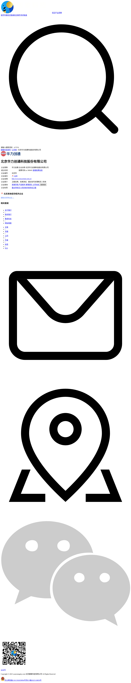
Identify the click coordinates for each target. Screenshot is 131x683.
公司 (6, 236)
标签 (6, 244)
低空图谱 (10, 15)
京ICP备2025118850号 (33, 680)
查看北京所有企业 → (7, 197)
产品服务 (22, 185)
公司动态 (36, 185)
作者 (6, 240)
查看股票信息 (38, 170)
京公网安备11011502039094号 (15, 680)
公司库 (14, 150)
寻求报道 (23, 15)
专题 (5, 15)
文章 (6, 227)
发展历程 (15, 185)
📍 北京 (15, 176)
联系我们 (8, 214)
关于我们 (8, 210)
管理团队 (29, 185)
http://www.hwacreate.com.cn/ (22, 179)
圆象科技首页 (6, 150)
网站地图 (8, 223)
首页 (2, 15)
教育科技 (8, 219)
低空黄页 (17, 15)
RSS (6, 248)
